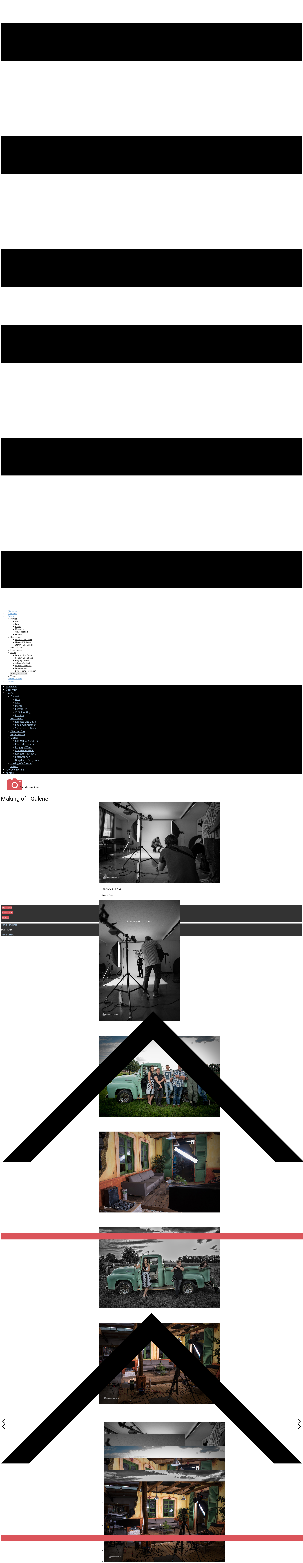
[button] (3, 1421)
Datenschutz (7, 912)
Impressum (7, 907)
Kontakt (5, 917)
